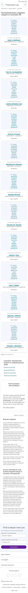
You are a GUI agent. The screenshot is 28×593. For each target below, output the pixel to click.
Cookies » (23, 587)
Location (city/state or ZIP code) (9, 539)
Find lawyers (14, 547)
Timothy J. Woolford (14, 346)
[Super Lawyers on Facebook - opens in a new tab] (8, 575)
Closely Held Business (9, 370)
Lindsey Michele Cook (14, 104)
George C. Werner (14, 315)
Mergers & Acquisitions (10, 373)
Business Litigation (12, 8)
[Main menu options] (2, 4)
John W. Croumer (14, 134)
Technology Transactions (10, 375)
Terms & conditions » (7, 587)
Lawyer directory (4, 8)
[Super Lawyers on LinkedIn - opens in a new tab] (19, 575)
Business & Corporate (9, 367)
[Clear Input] (25, 535)
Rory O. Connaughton (14, 72)
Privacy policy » (17, 587)
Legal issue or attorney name (8, 533)
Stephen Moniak (14, 194)
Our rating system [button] (8, 407)
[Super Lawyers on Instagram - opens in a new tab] (12, 575)
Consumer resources (7, 565)
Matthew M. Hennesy (14, 164)
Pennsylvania (19, 8)
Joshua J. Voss (14, 255)
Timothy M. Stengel (14, 225)
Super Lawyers (5, 554)
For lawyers (4, 560)
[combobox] (13, 535)
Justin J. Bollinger (14, 40)
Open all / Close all (19, 415)
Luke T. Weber (14, 285)
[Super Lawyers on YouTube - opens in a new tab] (16, 575)
